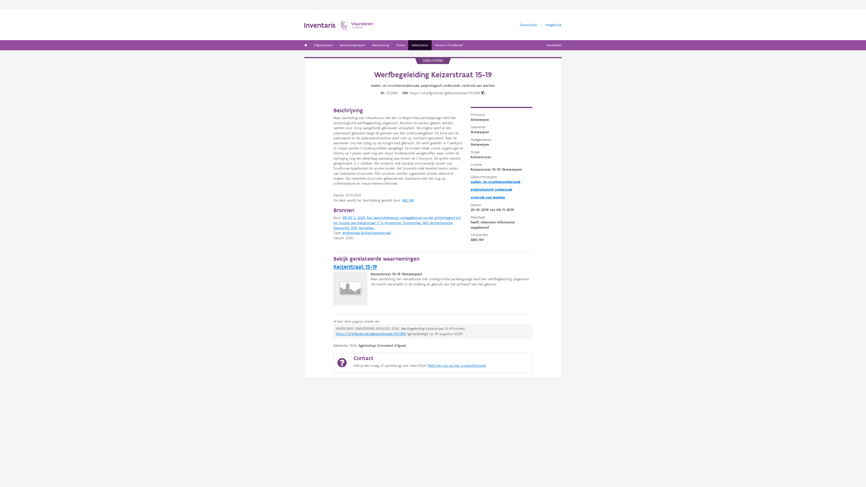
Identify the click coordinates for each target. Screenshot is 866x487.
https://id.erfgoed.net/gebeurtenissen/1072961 (371, 334)
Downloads (528, 25)
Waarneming (380, 45)
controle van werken (488, 197)
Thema (400, 45)
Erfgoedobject (323, 45)
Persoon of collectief (449, 45)
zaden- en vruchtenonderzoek (496, 182)
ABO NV (408, 200)
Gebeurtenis (420, 45)
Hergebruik (553, 25)
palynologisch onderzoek (491, 189)
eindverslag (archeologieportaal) (367, 233)
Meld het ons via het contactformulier (457, 365)
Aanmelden (554, 45)
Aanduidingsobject (352, 45)
